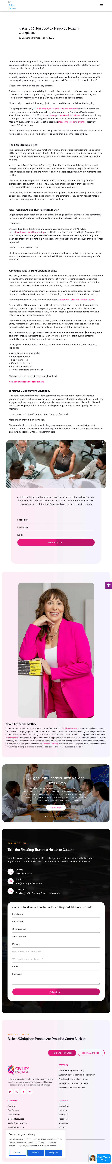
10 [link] (66, 816)
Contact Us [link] (64, 1106)
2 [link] (47, 816)
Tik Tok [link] (62, 1127)
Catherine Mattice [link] (31, 37)
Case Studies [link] (14, 1114)
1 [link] (45, 816)
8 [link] (61, 816)
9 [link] (64, 816)
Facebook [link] (63, 1118)
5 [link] (54, 816)
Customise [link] (18, 1153)
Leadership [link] (67, 788)
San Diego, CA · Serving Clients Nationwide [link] (38, 893)
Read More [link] (56, 807)
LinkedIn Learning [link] (50, 743)
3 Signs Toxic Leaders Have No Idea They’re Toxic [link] (56, 780)
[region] (35, 1144)
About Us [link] (12, 1106)
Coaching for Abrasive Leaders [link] (73, 1079)
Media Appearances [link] (17, 1123)
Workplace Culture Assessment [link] (73, 1083)
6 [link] (57, 816)
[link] (108, 585)
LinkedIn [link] (63, 1110)
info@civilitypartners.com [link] (29, 883)
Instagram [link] (63, 1123)
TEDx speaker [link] (13, 737)
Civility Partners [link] (70, 728)
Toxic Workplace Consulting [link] (72, 1087)
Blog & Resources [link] (16, 1118)
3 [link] (50, 816)
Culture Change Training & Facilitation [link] (77, 1074)
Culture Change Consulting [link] (71, 1070)
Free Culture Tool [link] (91, 1053)
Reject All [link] (35, 1153)
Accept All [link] (53, 1153)
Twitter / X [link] (63, 1114)
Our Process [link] (13, 1110)
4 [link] (52, 816)
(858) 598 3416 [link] (24, 873)
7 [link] (59, 816)
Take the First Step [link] (62, 1053)
